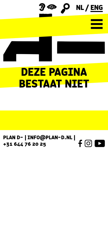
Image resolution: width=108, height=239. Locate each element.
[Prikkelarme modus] (48, 7)
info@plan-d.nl (50, 137)
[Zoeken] (65, 8)
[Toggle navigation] (97, 24)
